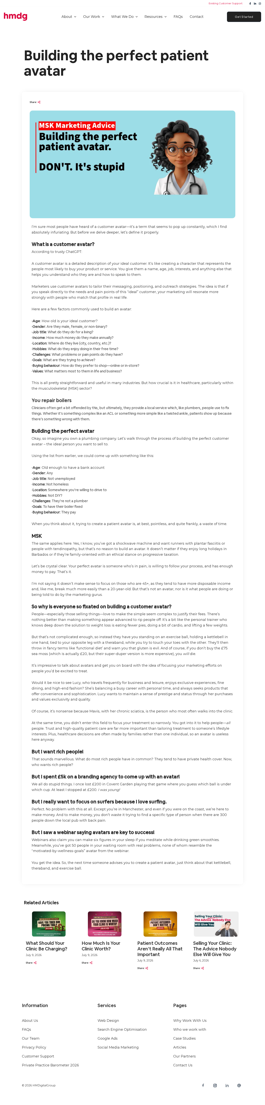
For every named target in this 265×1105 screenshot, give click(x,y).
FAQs (26, 1029)
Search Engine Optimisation (122, 1029)
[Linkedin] (255, 3)
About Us (30, 1020)
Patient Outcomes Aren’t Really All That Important (160, 948)
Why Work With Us (190, 1020)
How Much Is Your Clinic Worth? (101, 946)
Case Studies (184, 1038)
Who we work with (189, 1029)
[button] (74, 16)
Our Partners (184, 1056)
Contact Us (182, 1065)
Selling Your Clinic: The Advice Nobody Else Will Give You (214, 948)
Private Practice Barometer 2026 (50, 1065)
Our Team (31, 1038)
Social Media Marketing (118, 1047)
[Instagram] (260, 3)
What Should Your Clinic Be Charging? (46, 946)
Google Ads (108, 1038)
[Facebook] (250, 3)
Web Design (108, 1020)
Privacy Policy (34, 1047)
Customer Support (38, 1056)
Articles (179, 1047)
